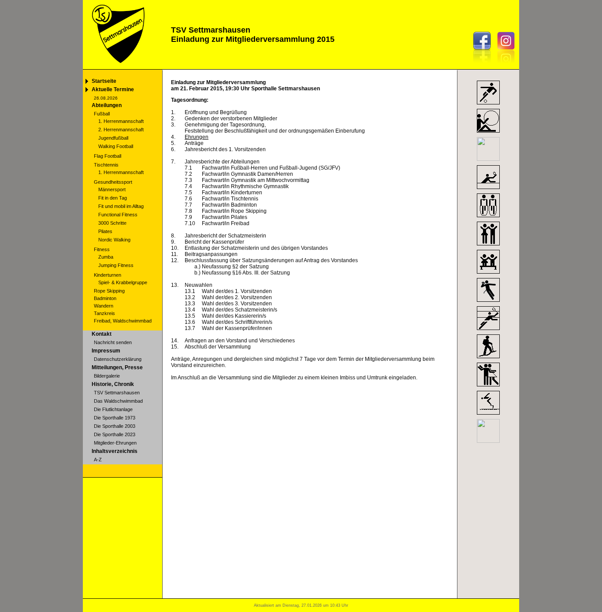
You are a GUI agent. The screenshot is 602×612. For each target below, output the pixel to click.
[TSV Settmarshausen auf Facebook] (484, 65)
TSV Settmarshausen (117, 392)
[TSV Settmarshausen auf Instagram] (508, 65)
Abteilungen (107, 105)
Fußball (102, 113)
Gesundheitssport (113, 182)
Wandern (103, 305)
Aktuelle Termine (113, 89)
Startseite (104, 81)
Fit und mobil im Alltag (121, 206)
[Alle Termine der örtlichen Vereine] (488, 441)
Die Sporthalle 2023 (114, 434)
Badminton (105, 298)
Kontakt (101, 334)
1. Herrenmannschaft (121, 121)
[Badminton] (488, 330)
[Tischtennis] (488, 189)
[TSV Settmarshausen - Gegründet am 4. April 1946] (117, 66)
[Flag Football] (488, 302)
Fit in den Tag (112, 197)
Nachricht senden (113, 342)
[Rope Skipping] (488, 218)
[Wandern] (488, 359)
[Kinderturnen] (488, 274)
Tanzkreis (104, 313)
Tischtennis (106, 164)
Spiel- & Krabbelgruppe (122, 282)
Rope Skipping (109, 290)
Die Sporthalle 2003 (114, 426)
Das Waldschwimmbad (118, 401)
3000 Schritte (112, 223)
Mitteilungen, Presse (117, 367)
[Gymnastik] (488, 133)
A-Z (98, 459)
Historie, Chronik (113, 384)
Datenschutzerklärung (117, 359)
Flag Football (107, 156)
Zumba (105, 257)
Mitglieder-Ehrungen (115, 442)
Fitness (102, 249)
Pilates (105, 231)
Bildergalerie (107, 375)
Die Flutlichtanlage (113, 409)
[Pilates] (488, 159)
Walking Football (115, 146)
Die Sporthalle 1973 (114, 417)
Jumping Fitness (116, 265)
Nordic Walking (114, 239)
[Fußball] (488, 105)
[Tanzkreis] (488, 387)
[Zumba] (488, 246)
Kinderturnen (107, 275)
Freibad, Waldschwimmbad (123, 320)
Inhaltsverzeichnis (114, 451)
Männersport (112, 189)
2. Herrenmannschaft (121, 129)
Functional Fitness (117, 214)
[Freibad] (488, 415)
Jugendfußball (113, 138)
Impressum (106, 351)
